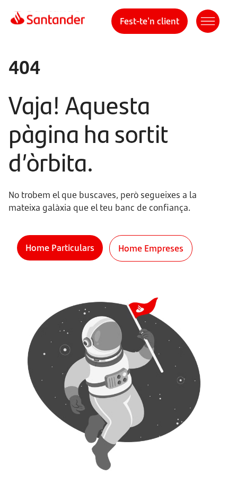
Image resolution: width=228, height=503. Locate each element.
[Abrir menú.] (208, 21)
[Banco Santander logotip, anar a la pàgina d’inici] (47, 21)
